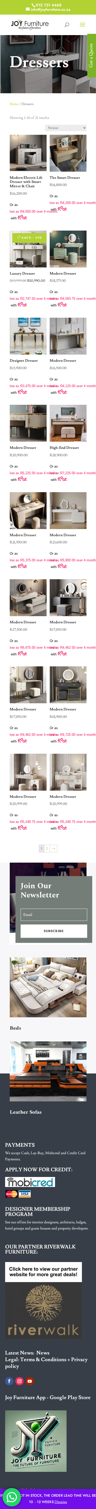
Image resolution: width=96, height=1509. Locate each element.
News (42, 1353)
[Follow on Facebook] (9, 1381)
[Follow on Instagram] (19, 1381)
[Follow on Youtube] (30, 1381)
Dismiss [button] (61, 1502)
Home (14, 104)
